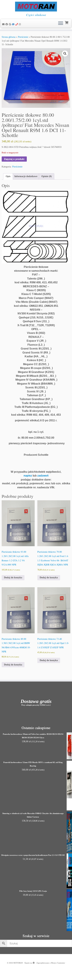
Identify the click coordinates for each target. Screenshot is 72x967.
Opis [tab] (8, 176)
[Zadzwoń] (17, 24)
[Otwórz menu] (60, 23)
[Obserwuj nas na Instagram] (20, 24)
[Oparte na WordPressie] (33, 962)
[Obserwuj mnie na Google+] (10, 24)
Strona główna (8, 37)
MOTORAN (18, 963)
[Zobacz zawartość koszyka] (67, 22)
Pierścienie (23, 37)
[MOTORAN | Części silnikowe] (36, 6)
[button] (65, 54)
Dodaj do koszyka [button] (13, 577)
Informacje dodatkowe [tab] (25, 176)
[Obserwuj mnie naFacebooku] (7, 24)
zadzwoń (43, 475)
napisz (28, 475)
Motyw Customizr (58, 963)
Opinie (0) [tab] (46, 176)
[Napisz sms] (13, 24)
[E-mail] (4, 24)
